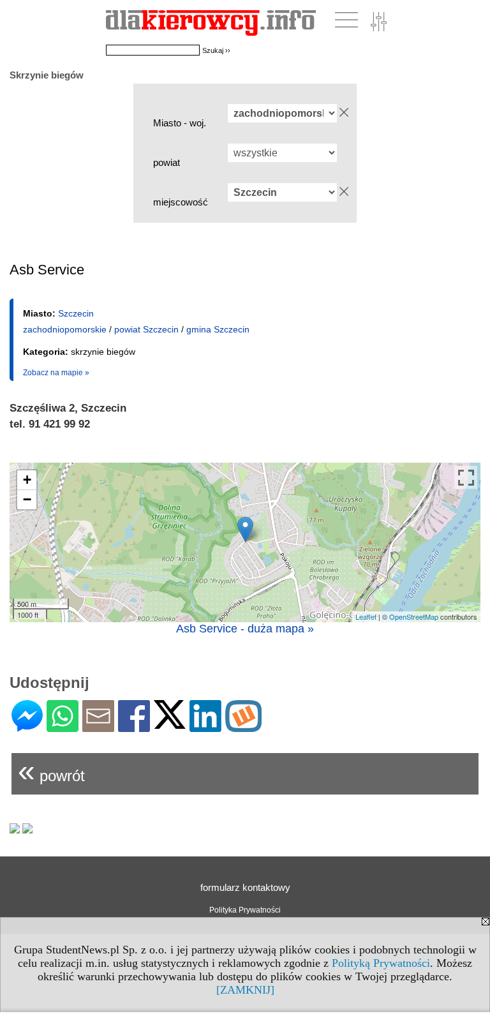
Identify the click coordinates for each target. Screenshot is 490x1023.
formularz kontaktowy (245, 887)
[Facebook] (134, 726)
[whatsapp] (62, 726)
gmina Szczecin (217, 329)
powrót (51, 771)
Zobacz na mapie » (56, 372)
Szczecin (76, 313)
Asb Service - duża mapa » (245, 628)
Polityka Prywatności (245, 910)
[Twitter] (170, 723)
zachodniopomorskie (65, 329)
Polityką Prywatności (381, 963)
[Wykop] (243, 726)
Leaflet (365, 616)
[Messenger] (27, 726)
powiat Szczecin (146, 329)
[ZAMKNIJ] (245, 989)
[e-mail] (98, 726)
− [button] (27, 499)
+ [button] (27, 480)
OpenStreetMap (413, 616)
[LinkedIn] (205, 726)
